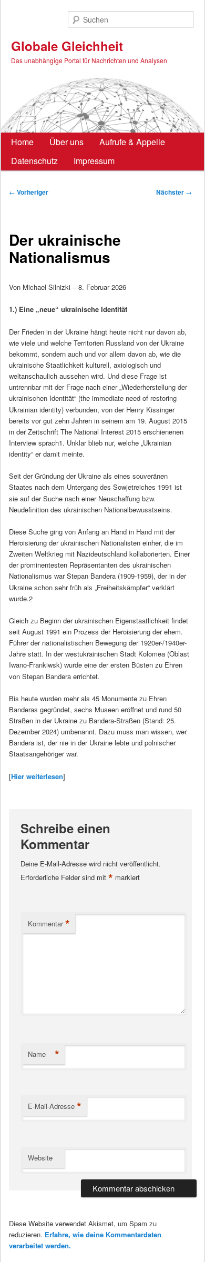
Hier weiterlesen (37, 776)
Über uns (66, 142)
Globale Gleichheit (67, 46)
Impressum (94, 161)
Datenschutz (34, 161)
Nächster (174, 192)
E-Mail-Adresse (54, 1106)
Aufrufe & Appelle (132, 142)
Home (22, 142)
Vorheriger (28, 192)
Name (43, 1054)
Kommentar (49, 923)
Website (40, 1158)
